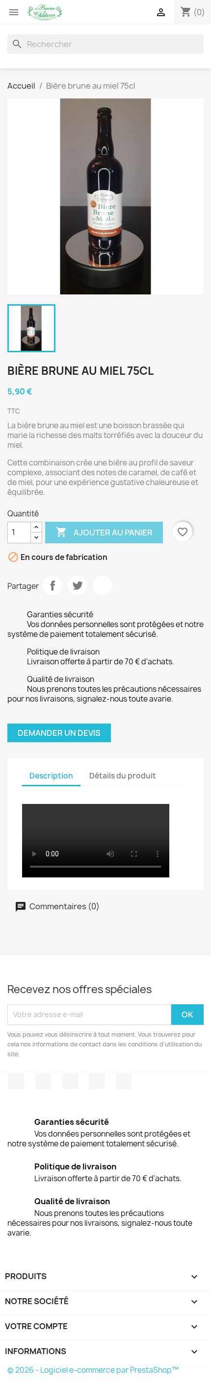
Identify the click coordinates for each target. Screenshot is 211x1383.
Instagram (97, 1081)
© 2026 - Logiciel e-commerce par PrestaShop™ (93, 1370)
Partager (52, 585)
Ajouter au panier (104, 532)
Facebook (16, 1081)
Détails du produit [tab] (122, 776)
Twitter (43, 1081)
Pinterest (102, 585)
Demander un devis (59, 733)
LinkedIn (124, 1081)
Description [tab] (51, 776)
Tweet (77, 585)
